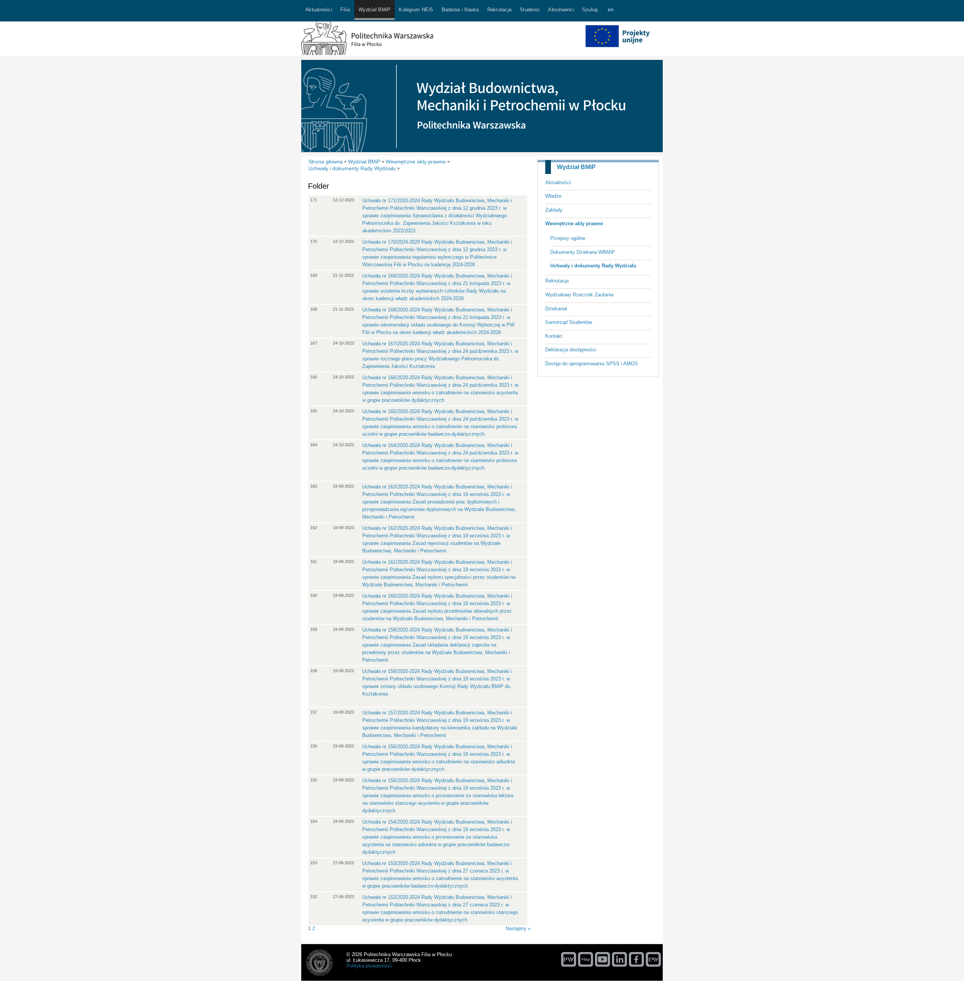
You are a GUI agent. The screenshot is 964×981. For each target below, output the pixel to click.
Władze (553, 196)
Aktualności (558, 182)
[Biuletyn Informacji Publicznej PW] (585, 959)
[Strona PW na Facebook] (636, 959)
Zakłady (554, 210)
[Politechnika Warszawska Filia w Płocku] (367, 53)
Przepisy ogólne (567, 238)
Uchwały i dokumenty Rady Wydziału (593, 266)
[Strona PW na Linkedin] (619, 959)
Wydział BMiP (576, 167)
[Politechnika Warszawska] (568, 959)
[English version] (610, 10)
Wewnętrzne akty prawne (574, 223)
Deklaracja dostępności (570, 349)
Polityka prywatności (369, 966)
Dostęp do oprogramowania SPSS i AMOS (591, 363)
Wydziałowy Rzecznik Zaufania (579, 295)
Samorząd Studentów (568, 322)
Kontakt (553, 336)
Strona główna (325, 162)
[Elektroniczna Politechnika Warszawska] (653, 959)
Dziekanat (556, 308)
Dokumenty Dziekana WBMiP (582, 252)
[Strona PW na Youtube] (602, 959)
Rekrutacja (557, 281)
